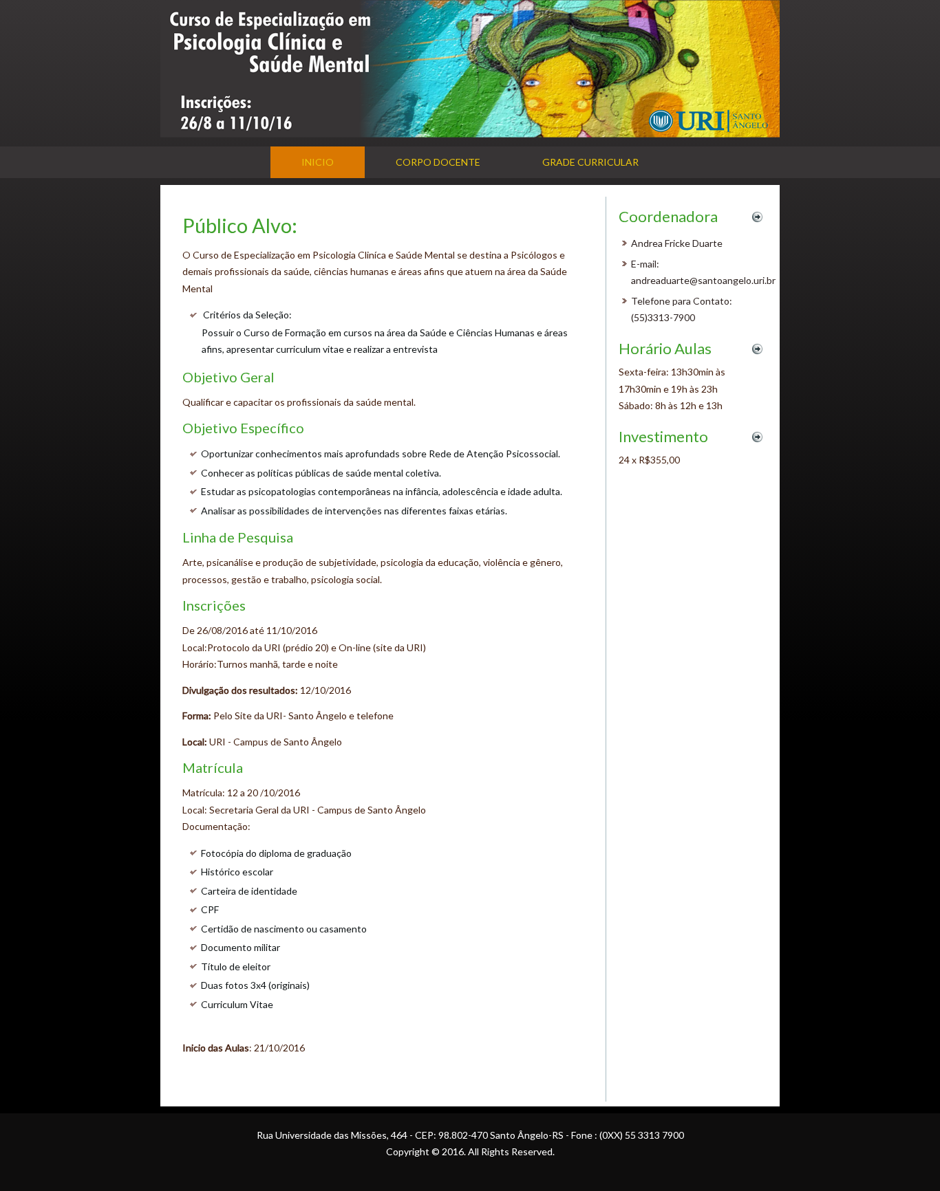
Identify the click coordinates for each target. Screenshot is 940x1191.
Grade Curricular (590, 162)
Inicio (317, 162)
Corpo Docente (438, 162)
